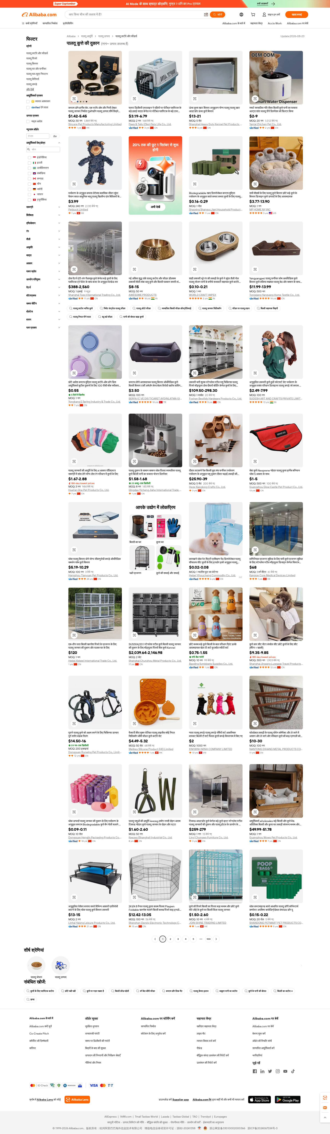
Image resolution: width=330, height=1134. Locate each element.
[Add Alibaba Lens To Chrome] (77, 1099)
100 (209, 939)
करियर (32, 1048)
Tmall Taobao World (146, 1116)
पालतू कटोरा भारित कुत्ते (83, 308)
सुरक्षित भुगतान (92, 1026)
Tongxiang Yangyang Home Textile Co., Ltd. (274, 294)
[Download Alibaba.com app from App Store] (259, 1099)
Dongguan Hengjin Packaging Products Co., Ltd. (95, 837)
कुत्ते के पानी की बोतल (257, 991)
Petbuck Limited (78, 209)
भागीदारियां (257, 1055)
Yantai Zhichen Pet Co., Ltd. (265, 124)
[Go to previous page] (155, 939)
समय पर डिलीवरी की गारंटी (97, 1040)
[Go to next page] (216, 939)
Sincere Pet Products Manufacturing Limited (94, 124)
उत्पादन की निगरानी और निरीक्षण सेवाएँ (103, 1055)
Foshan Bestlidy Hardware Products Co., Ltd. (215, 398)
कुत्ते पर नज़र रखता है (95, 991)
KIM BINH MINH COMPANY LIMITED (210, 749)
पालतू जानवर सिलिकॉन (211, 308)
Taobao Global (180, 1116)
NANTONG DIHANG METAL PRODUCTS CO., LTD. (276, 749)
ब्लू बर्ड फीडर (107, 316)
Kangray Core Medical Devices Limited (272, 575)
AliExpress (110, 1116)
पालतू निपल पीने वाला (82, 316)
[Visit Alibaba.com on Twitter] (270, 1071)
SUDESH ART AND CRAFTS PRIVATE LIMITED (276, 398)
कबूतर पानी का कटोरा (228, 991)
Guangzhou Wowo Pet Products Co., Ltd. (273, 837)
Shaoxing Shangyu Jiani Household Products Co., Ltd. (216, 209)
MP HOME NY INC (260, 209)
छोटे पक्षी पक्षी (70, 991)
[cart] (254, 15)
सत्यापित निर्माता (148, 1026)
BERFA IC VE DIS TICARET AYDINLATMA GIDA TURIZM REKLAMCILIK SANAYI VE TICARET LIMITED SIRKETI (155, 398)
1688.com (126, 1116)
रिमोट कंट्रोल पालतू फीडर (114, 308)
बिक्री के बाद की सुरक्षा (95, 1048)
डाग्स (32, 999)
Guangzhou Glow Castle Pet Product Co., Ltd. (276, 486)
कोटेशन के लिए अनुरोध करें (153, 1033)
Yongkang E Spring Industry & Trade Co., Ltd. (94, 401)
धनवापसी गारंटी (92, 1033)
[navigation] (43, 488)
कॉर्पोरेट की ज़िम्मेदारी (38, 1040)
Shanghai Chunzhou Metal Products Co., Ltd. (155, 660)
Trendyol (206, 1116)
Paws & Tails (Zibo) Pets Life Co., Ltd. (150, 124)
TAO (194, 1116)
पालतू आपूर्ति (87, 36)
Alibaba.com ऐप (202, 1099)
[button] (206, 14)
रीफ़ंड (199, 1048)
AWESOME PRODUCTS (142, 294)
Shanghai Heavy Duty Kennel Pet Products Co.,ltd (216, 124)
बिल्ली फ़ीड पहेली (122, 991)
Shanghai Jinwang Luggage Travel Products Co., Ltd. (276, 663)
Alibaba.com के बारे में (41, 1018)
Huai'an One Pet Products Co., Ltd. (88, 490)
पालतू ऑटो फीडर (143, 308)
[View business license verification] (199, 1128)
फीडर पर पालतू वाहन (241, 308)
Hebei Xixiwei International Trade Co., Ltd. (92, 660)
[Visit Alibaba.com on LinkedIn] (262, 1071)
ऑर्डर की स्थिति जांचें (262, 1040)
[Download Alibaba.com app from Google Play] (288, 1099)
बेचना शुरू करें (258, 1033)
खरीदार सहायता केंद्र (206, 1026)
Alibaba (71, 36)
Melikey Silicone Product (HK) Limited (151, 749)
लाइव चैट (201, 1033)
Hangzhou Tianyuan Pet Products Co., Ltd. (93, 575)
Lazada (165, 1116)
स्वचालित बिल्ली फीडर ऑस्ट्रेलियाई (176, 308)
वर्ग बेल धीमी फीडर (147, 991)
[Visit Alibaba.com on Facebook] (254, 1071)
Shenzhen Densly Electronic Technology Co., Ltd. (155, 922)
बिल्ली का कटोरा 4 (285, 991)
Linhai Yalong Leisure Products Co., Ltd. (91, 922)
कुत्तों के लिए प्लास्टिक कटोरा (42, 991)
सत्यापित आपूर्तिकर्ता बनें (263, 1048)
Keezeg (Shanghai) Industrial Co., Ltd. (150, 837)
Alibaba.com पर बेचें (263, 1026)
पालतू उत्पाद (104, 36)
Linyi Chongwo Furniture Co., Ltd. (208, 837)
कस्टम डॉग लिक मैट (174, 991)
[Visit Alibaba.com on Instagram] (277, 1071)
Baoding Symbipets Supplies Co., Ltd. (211, 663)
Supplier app (180, 1099)
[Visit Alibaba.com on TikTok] (293, 1071)
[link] (325, 1098)
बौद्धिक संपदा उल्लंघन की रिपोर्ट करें (213, 1055)
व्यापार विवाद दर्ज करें (206, 1040)
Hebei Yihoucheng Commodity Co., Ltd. (212, 575)
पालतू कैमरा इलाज (200, 991)
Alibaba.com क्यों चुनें (40, 1026)
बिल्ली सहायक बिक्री (269, 308)
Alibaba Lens (45, 1099)
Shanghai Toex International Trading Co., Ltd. (94, 294)
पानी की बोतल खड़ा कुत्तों (133, 316)
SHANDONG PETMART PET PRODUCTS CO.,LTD (276, 922)
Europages (220, 1116)
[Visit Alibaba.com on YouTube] (285, 1071)
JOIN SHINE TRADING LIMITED (207, 922)
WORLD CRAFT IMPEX (202, 294)
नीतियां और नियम (93, 1062)
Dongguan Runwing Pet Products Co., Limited (95, 752)
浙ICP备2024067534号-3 (262, 1128)
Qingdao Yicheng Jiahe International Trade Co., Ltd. (155, 490)
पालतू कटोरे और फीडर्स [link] (126, 36)
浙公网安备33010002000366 (227, 1128)
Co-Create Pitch (39, 1033)
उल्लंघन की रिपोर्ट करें (207, 1062)
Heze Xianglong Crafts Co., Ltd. (207, 486)
